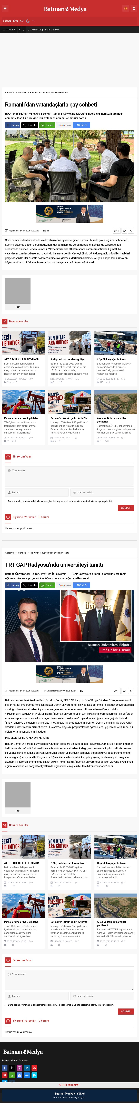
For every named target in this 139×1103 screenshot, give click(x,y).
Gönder (50, 125)
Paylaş (15, 125)
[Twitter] (12, 1068)
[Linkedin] (27, 1068)
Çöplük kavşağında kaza (42, 29)
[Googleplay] (34, 1075)
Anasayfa (9, 92)
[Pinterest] (4, 1075)
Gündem (22, 92)
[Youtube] (34, 1068)
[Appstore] (27, 1075)
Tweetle (32, 125)
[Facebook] (4, 1068)
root (17, 307)
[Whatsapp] (12, 1075)
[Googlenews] (19, 1075)
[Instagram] (19, 1068)
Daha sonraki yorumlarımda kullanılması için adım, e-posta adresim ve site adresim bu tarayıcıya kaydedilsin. (61, 501)
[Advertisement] (69, 58)
